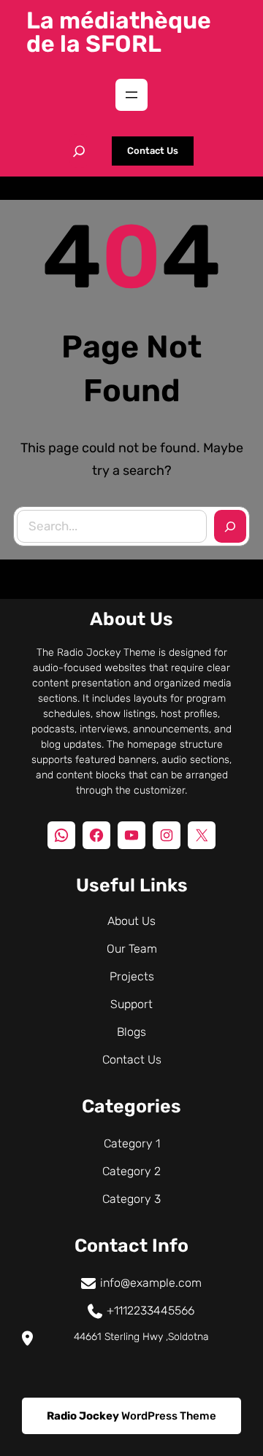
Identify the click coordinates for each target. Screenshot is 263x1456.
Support (131, 1004)
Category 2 (131, 1171)
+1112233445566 (150, 1310)
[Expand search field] (78, 151)
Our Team (132, 949)
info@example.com (151, 1283)
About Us (131, 921)
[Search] (230, 526)
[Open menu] (131, 95)
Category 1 (132, 1143)
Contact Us (152, 150)
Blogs (131, 1032)
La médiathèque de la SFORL (118, 32)
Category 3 (131, 1199)
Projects (132, 976)
